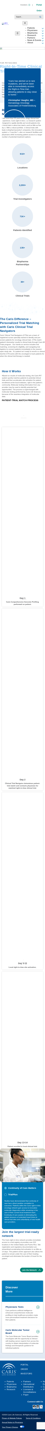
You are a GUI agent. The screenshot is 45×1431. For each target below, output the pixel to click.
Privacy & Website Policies (12, 1418)
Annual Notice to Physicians (12, 1422)
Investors (23, 5)
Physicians (8, 57)
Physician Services (19, 57)
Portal (39, 5)
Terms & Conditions (33, 1418)
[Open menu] (17, 33)
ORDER (24, 1369)
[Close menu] (25, 23)
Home (2, 57)
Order (39, 11)
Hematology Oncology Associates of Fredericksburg (22, 103)
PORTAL (25, 1365)
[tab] (22, 1188)
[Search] (40, 16)
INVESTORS (26, 1374)
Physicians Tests (15, 1307)
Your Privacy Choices (10, 1427)
